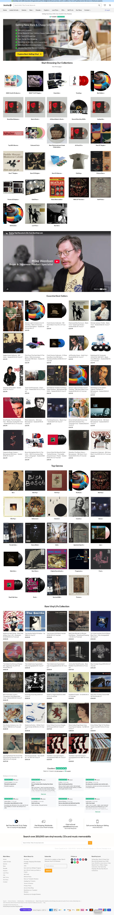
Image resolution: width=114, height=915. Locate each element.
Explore (46, 10)
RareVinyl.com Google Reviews (32, 894)
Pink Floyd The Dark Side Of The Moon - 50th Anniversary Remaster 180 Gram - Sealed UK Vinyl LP (34, 357)
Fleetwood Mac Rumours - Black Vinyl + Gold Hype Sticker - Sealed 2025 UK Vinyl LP (78, 324)
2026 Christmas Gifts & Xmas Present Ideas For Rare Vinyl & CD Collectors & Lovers (22, 902)
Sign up (48, 870)
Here (59, 66)
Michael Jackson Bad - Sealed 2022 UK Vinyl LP (12, 388)
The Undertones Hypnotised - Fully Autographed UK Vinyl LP (34, 665)
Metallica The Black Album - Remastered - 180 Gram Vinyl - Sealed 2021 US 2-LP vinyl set (78, 454)
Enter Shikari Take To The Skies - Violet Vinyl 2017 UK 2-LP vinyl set (100, 726)
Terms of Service (28, 883)
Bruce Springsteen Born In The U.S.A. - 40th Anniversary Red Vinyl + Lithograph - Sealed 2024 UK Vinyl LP (35, 454)
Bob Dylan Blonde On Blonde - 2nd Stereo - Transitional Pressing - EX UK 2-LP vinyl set (79, 635)
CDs (62, 10)
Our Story (79, 10)
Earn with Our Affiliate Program (32, 868)
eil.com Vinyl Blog (29, 888)
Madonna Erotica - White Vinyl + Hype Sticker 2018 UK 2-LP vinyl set (35, 726)
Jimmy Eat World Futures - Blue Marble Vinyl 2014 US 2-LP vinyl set (78, 665)
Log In (108, 10)
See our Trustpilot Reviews (31, 879)
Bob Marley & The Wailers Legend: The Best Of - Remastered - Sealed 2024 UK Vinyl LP (100, 390)
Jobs (25, 865)
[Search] (99, 5)
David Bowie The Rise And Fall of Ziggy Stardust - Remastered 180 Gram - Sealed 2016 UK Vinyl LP (57, 389)
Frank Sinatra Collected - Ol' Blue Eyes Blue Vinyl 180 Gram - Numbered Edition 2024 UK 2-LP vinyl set (57, 357)
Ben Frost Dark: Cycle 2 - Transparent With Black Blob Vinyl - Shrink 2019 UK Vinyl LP (12, 696)
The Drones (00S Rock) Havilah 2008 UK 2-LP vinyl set (56, 634)
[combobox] (55, 5)
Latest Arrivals (13, 10)
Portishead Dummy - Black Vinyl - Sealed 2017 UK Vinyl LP (56, 421)
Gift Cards (26, 874)
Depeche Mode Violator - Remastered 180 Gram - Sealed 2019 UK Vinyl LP (12, 454)
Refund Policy (27, 876)
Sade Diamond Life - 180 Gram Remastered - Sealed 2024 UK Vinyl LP (100, 421)
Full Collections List (30, 901)
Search (4, 901)
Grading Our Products (29, 881)
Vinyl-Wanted (22, 827)
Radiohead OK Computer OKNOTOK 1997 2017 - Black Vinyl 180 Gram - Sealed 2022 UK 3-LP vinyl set (101, 357)
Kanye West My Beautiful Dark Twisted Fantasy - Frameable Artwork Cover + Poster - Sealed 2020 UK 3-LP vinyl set (56, 454)
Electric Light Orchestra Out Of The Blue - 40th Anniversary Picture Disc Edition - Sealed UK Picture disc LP (34, 325)
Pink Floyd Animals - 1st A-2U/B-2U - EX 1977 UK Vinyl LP (35, 756)
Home (5, 10)
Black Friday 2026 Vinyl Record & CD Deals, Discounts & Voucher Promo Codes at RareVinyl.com (58, 901)
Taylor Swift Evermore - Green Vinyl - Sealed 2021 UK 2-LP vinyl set (35, 389)
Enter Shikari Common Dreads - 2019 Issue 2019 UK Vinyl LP (56, 726)
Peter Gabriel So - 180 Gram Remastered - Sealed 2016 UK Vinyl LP (34, 421)
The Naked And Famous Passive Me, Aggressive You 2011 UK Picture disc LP (12, 665)
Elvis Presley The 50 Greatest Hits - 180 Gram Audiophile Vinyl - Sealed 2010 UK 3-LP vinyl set (13, 421)
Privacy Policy (27, 885)
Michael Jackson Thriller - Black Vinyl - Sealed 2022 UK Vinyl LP (100, 324)
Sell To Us (70, 10)
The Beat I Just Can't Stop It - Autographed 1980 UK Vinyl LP (56, 756)
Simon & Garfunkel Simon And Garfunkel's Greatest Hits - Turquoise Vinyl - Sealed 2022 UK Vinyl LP (79, 422)
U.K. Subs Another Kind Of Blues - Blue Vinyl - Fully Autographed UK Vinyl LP (101, 635)
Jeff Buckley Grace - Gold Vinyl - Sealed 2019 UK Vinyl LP (78, 356)
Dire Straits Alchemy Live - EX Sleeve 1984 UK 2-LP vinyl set (12, 726)
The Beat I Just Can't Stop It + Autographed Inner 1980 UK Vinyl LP (79, 757)
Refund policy (21, 901)
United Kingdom (39, 910)
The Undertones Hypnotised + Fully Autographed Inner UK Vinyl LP (57, 665)
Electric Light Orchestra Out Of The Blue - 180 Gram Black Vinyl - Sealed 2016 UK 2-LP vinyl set (79, 389)
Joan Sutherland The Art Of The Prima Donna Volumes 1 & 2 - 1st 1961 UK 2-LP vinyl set (12, 757)
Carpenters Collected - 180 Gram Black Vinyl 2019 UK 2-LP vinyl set (101, 453)
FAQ (44, 902)
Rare (31, 10)
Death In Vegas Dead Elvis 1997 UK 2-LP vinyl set (56, 695)
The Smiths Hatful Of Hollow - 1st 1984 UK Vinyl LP (35, 634)
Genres (24, 10)
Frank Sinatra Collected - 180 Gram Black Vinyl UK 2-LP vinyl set (56, 324)
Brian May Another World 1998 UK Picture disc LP (100, 695)
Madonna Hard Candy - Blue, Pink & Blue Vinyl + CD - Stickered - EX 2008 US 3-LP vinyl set (13, 635)
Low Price (55, 10)
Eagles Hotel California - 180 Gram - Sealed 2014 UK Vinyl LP (12, 356)
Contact (87, 10)
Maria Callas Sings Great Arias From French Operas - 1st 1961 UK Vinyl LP (79, 726)
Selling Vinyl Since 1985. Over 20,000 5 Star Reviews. (57, 14)
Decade (38, 10)
